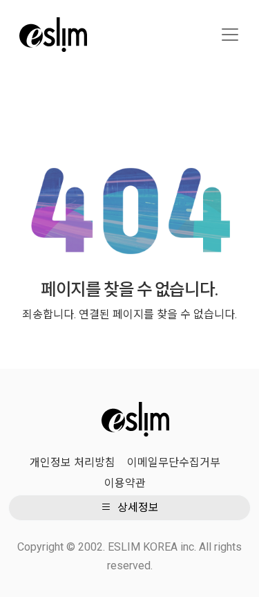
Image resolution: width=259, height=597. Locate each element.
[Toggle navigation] (230, 34)
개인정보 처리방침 (72, 462)
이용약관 (125, 483)
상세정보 (137, 507)
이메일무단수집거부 (173, 462)
